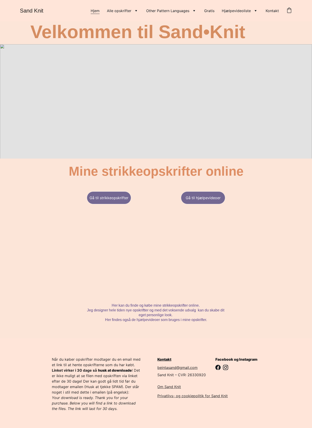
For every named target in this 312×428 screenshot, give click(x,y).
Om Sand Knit (169, 386)
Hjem (95, 10)
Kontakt (272, 10)
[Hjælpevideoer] (203, 251)
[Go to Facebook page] (218, 367)
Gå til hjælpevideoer (203, 198)
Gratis (209, 10)
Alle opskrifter (119, 10)
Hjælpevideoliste (236, 10)
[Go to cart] (289, 10)
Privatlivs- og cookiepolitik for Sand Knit (192, 396)
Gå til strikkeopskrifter (109, 198)
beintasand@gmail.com (177, 367)
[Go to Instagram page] (225, 367)
